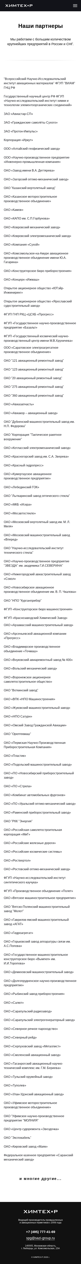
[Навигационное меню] (75, 5)
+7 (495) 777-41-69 (40, 1232)
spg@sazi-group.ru (40, 1238)
